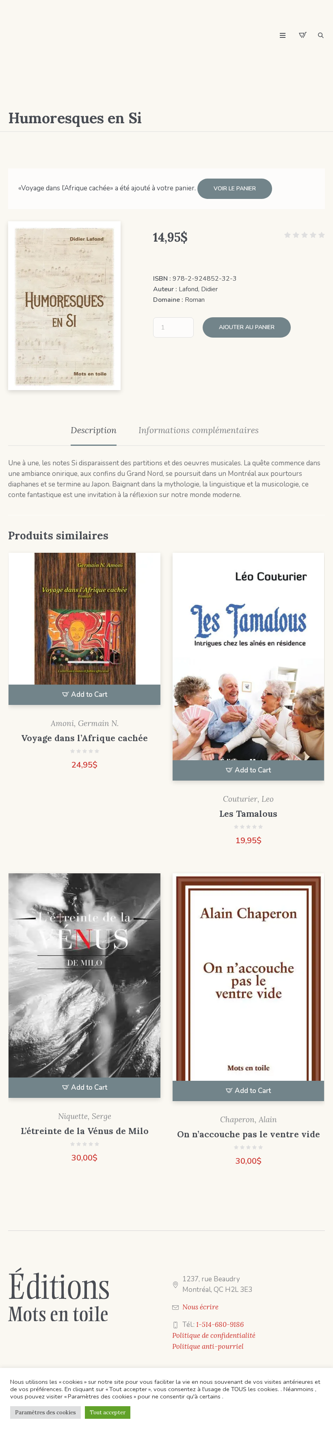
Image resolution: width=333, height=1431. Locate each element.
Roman (195, 299)
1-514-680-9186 (220, 1324)
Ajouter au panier (247, 327)
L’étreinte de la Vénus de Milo (85, 1131)
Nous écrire (200, 1306)
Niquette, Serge (84, 1116)
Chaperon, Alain (248, 1119)
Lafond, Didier (198, 289)
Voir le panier (235, 188)
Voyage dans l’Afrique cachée (84, 738)
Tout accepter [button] (107, 1412)
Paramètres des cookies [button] (45, 1412)
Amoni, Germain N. (85, 723)
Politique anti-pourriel (208, 1346)
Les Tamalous (248, 813)
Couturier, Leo (248, 799)
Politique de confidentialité (213, 1335)
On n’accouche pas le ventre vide (248, 1134)
